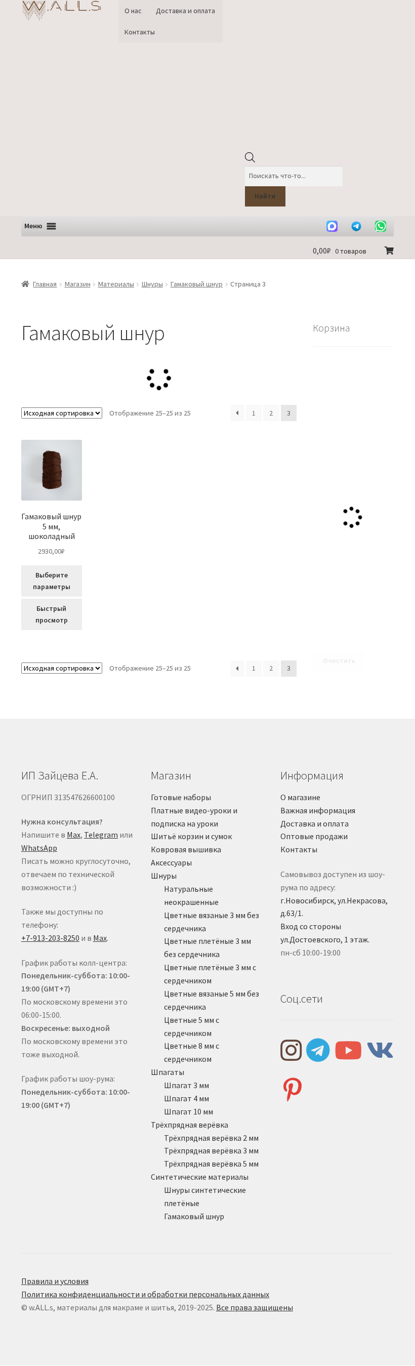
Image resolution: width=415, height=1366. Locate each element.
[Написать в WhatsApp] (380, 226)
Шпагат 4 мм (186, 1098)
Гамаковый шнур (197, 283)
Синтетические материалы (199, 1177)
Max (73, 835)
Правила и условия (55, 1281)
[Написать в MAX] (332, 226)
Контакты (139, 31)
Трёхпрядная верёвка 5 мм (211, 1163)
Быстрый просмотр (51, 614)
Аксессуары (171, 862)
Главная (45, 283)
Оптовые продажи (314, 836)
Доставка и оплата (185, 10)
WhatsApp (39, 848)
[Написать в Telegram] (356, 226)
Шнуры (152, 283)
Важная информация (317, 810)
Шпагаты (167, 1072)
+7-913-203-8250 (50, 938)
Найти (265, 195)
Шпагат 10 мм (188, 1111)
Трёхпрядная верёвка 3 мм (211, 1150)
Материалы (116, 283)
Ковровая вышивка (186, 849)
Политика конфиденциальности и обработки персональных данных (145, 1294)
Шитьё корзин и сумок (191, 836)
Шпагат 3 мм (186, 1085)
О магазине (300, 797)
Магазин (78, 283)
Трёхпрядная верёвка (189, 1125)
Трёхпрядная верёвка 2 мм (211, 1138)
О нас (133, 10)
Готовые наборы (181, 797)
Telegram (101, 835)
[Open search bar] (250, 159)
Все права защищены (254, 1307)
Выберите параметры (51, 580)
